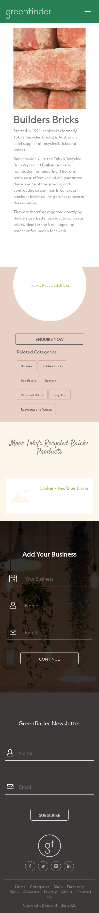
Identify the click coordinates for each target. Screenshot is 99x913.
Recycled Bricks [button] (32, 395)
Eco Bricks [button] (28, 380)
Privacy (51, 891)
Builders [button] (27, 366)
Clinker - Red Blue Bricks (64, 488)
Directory (75, 886)
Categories (40, 886)
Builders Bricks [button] (52, 366)
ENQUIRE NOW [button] (50, 339)
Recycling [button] (60, 395)
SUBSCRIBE (49, 815)
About (67, 891)
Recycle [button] (50, 380)
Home (20, 886)
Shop (58, 886)
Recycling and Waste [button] (36, 409)
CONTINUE (49, 659)
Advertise (31, 891)
